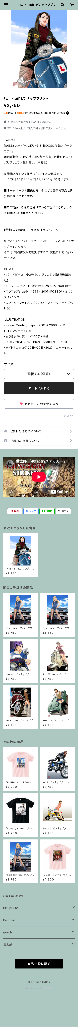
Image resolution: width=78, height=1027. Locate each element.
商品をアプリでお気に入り (41, 404)
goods (8, 932)
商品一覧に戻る (39, 964)
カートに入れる (39, 388)
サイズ (8, 364)
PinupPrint (10, 908)
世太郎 (7, 944)
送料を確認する (42, 121)
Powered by (34, 988)
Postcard (9, 920)
